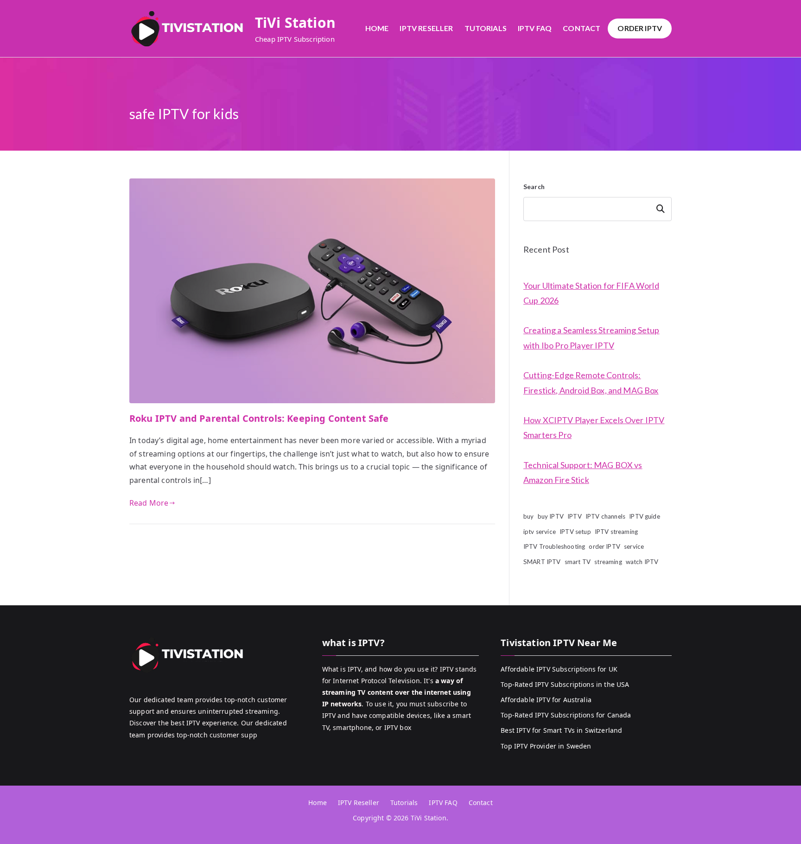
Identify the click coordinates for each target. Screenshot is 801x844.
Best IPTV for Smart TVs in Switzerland (561, 730)
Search (534, 186)
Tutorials (485, 28)
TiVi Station (295, 22)
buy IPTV (551, 516)
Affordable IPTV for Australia (546, 699)
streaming (608, 561)
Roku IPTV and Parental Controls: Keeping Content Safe (258, 418)
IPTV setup (575, 531)
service (634, 546)
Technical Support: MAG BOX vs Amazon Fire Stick (582, 472)
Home (377, 28)
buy (528, 516)
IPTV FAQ (535, 28)
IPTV (574, 516)
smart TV (578, 561)
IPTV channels (605, 516)
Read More (148, 503)
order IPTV (604, 546)
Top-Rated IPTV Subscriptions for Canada (566, 715)
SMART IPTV (542, 561)
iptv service (539, 531)
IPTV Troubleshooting (554, 546)
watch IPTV (642, 561)
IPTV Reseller (426, 28)
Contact (581, 28)
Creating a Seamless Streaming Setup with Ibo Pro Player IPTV (591, 337)
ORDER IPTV (639, 28)
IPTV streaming (616, 531)
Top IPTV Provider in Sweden (546, 746)
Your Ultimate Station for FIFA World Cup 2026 (591, 292)
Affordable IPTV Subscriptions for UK (559, 669)
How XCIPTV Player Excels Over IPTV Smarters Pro (593, 427)
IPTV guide (644, 516)
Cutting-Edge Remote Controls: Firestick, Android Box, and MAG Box (591, 382)
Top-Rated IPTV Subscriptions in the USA (565, 684)
